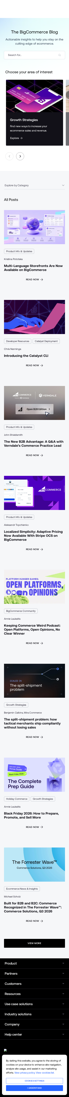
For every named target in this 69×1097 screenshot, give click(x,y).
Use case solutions (19, 1004)
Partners (11, 973)
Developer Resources (17, 341)
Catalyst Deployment (46, 341)
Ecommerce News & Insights (22, 888)
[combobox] (34, 55)
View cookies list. (45, 1072)
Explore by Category (17, 185)
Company (12, 1024)
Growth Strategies (16, 704)
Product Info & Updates (19, 251)
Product (11, 963)
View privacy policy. (24, 1072)
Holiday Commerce (16, 798)
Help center (13, 1034)
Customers (13, 984)
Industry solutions (18, 1014)
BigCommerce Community (21, 610)
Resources (13, 994)
